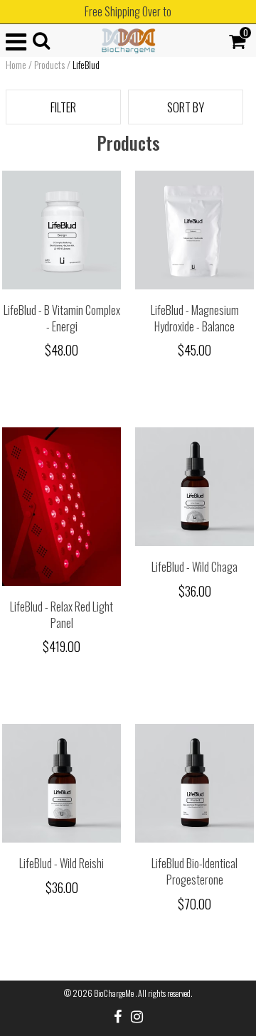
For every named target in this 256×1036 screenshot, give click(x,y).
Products (49, 65)
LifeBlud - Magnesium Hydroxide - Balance (195, 318)
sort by (185, 107)
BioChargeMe (114, 993)
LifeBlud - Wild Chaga (194, 566)
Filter (63, 107)
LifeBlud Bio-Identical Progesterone (194, 871)
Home (16, 65)
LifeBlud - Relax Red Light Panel (61, 614)
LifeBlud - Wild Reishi (61, 863)
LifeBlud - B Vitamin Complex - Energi (62, 318)
